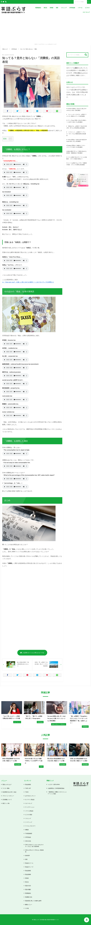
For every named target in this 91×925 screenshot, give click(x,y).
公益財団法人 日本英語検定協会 (56, 788)
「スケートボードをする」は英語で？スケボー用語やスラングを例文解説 (76, 115)
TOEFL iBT (28, 788)
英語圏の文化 (28, 897)
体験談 (27, 829)
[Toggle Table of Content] (9, 138)
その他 (27, 908)
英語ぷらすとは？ (7, 784)
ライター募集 (5, 788)
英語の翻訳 (28, 889)
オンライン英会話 (29, 799)
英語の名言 (28, 885)
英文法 (45, 7)
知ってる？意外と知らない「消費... (29, 49)
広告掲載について (7, 799)
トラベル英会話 (29, 811)
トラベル (80, 7)
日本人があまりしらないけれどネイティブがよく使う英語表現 (34, 845)
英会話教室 (28, 784)
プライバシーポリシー (8, 796)
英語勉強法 (38, 7)
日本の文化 (28, 841)
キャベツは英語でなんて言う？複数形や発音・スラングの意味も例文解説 (76, 163)
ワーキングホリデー (30, 826)
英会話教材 (28, 874)
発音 (57, 7)
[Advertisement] (45, 29)
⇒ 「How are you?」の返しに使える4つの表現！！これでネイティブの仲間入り (28, 282)
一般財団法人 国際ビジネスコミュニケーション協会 (57, 792)
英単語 (51, 7)
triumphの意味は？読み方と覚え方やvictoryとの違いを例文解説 (76, 109)
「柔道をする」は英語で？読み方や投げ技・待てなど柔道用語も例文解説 (76, 127)
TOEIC (27, 792)
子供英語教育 (28, 833)
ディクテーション (29, 807)
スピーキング (86, 12)
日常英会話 (72, 7)
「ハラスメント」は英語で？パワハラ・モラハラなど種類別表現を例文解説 (76, 133)
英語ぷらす (5, 49)
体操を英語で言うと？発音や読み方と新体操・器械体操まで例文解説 (76, 152)
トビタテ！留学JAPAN (54, 784)
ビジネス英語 (28, 814)
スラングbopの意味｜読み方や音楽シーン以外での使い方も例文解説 (76, 121)
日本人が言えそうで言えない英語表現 (34, 851)
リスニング (64, 7)
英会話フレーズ (29, 867)
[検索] (86, 55)
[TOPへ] (86, 920)
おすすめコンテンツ (30, 796)
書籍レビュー (28, 904)
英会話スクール (29, 863)
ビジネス (87, 7)
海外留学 (27, 855)
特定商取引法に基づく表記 (9, 792)
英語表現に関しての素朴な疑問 (33, 900)
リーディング (28, 822)
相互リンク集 (5, 803)
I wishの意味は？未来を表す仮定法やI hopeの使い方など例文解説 (76, 140)
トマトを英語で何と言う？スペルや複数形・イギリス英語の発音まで (76, 158)
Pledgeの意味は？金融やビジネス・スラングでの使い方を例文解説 (76, 146)
